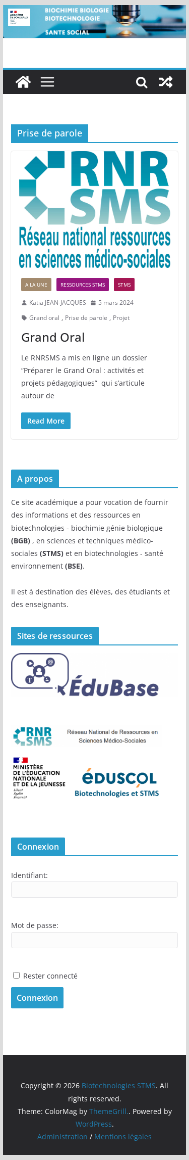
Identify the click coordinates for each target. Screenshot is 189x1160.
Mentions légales (123, 1136)
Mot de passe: (34, 925)
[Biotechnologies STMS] (23, 82)
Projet (121, 317)
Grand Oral (53, 337)
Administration (62, 1136)
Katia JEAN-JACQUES (57, 302)
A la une (36, 284)
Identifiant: (29, 875)
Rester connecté (50, 976)
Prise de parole (86, 317)
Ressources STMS (82, 284)
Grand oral (44, 317)
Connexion (37, 997)
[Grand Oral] (94, 209)
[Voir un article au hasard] (166, 82)
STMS (124, 284)
